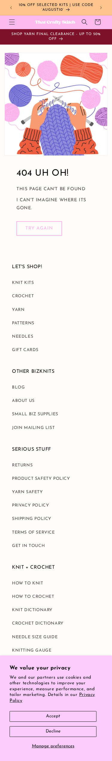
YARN (18, 310)
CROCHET (23, 296)
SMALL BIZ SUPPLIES (35, 414)
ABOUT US (23, 401)
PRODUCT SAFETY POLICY (41, 479)
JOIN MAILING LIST (33, 428)
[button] (12, 22)
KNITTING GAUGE (31, 650)
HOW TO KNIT (27, 583)
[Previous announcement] (11, 7)
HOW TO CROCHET (33, 597)
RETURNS (22, 465)
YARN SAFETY (27, 492)
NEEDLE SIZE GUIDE (35, 637)
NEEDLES (22, 336)
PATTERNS (23, 323)
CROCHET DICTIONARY (38, 623)
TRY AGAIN (39, 228)
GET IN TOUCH (28, 546)
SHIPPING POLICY (31, 519)
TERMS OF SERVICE (33, 532)
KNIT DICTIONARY (32, 610)
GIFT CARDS (25, 350)
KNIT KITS (23, 283)
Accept (53, 716)
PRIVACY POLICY (30, 505)
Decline (53, 731)
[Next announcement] (101, 7)
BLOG (18, 387)
